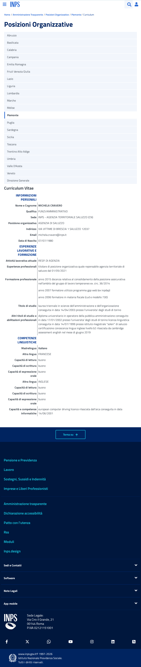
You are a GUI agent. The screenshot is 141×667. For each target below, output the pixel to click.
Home (7, 14)
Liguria (11, 86)
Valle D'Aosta (14, 166)
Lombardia (13, 93)
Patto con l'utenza (17, 522)
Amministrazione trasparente (25, 503)
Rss (6, 532)
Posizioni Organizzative (57, 14)
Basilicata (12, 43)
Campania (13, 57)
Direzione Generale (18, 180)
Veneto (11, 173)
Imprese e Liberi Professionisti (26, 488)
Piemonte (76, 14)
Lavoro (9, 469)
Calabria (12, 50)
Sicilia (10, 137)
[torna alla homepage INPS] (15, 4)
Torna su (68, 434)
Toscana (11, 144)
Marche (11, 100)
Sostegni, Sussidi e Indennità (25, 479)
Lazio (10, 79)
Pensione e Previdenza (20, 460)
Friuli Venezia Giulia (18, 71)
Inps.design (12, 551)
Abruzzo (12, 35)
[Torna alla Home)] (10, 621)
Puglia (10, 122)
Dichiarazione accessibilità (23, 513)
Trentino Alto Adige (18, 151)
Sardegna (12, 130)
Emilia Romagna (16, 64)
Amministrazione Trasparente (28, 14)
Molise (11, 108)
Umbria (11, 159)
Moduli (9, 541)
